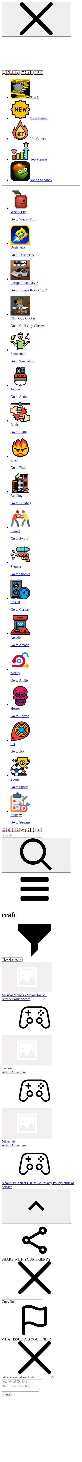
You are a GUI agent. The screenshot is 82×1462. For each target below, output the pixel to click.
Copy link (9, 1301)
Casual (16, 999)
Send (6, 1395)
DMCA (36, 1183)
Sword (25, 999)
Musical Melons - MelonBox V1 (24, 995)
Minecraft (8, 1141)
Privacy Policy (52, 1183)
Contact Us (23, 1183)
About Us (8, 1183)
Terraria (7, 1068)
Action (6, 1072)
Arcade (7, 999)
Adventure (18, 1072)
